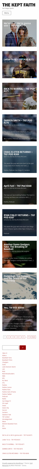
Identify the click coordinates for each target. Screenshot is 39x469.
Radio (4, 399)
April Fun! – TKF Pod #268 (18, 185)
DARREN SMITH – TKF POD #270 (18, 121)
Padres (6, 75)
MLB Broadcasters (8, 374)
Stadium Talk (6, 415)
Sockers (27, 170)
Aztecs (4, 355)
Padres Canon (7, 387)
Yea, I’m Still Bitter (14, 307)
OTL (3, 383)
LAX (3, 369)
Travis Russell (21, 283)
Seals (4, 405)
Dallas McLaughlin (23, 251)
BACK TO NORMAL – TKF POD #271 (19, 90)
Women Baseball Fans (9, 424)
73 (29, 337)
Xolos (4, 428)
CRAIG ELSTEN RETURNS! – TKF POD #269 (18, 153)
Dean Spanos (24, 324)
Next (33, 337)
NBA (3, 376)
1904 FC (4, 353)
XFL (3, 426)
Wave (4, 421)
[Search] (23, 347)
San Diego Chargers (25, 326)
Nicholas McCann (22, 28)
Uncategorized (8, 44)
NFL (11, 324)
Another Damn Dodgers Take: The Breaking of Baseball (17, 247)
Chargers (7, 324)
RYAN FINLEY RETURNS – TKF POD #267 (19, 216)
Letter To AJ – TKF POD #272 (19, 59)
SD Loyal (5, 403)
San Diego (14, 326)
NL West (10, 265)
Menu (6, 13)
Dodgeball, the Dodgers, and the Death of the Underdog (17, 278)
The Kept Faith (18, 5)
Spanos (6, 328)
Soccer (30, 139)
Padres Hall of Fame (9, 392)
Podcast (11, 75)
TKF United (5, 417)
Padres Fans (6, 390)
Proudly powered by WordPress (12, 463)
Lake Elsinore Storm (9, 367)
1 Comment (12, 328)
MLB (5, 139)
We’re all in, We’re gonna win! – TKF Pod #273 (17, 24)
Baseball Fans (7, 358)
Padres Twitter (7, 394)
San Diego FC (23, 139)
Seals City (5, 408)
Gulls (4, 364)
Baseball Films (7, 360)
